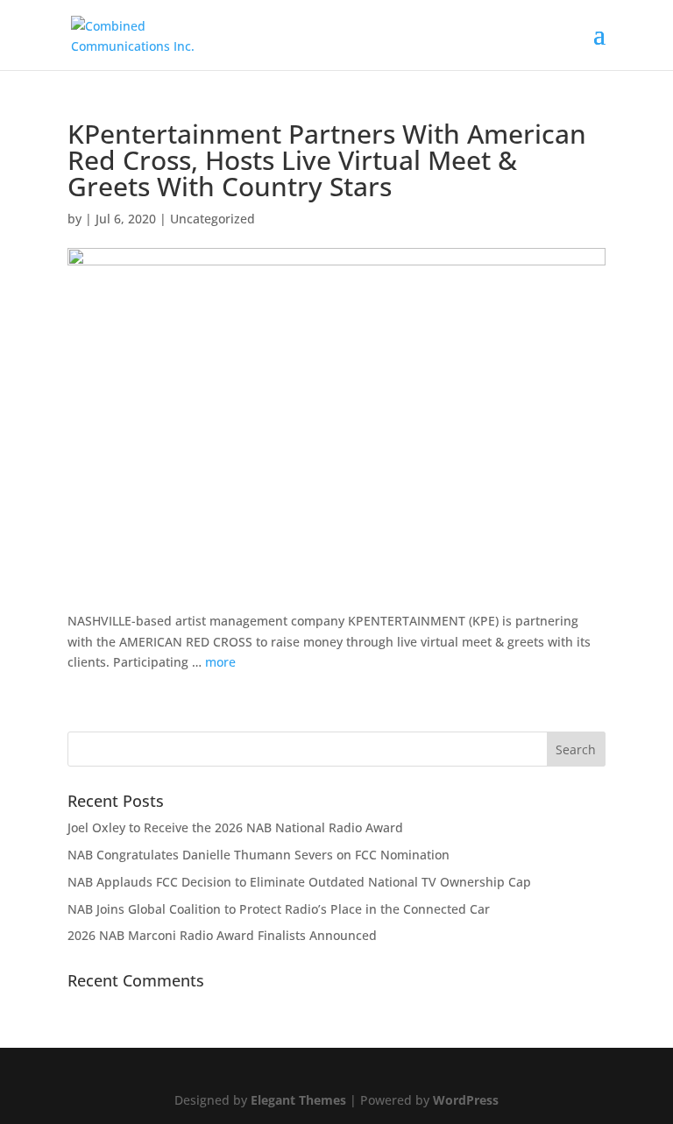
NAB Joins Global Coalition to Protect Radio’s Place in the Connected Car (278, 909)
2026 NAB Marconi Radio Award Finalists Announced (222, 935)
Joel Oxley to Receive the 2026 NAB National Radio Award (235, 827)
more (220, 662)
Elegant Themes (298, 1100)
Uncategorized (212, 218)
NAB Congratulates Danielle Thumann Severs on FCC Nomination (258, 854)
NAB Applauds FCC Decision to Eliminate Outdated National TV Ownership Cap (299, 881)
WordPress (466, 1100)
